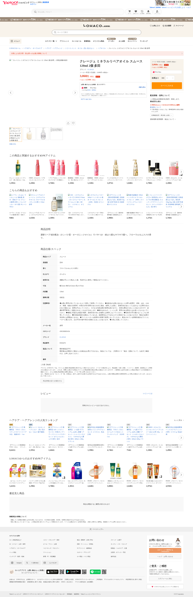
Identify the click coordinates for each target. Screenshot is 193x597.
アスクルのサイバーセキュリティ (114, 579)
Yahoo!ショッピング (15, 594)
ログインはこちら (86, 99)
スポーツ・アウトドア (83, 552)
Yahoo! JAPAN (155, 7)
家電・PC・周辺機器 (49, 556)
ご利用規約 (99, 579)
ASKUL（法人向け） (67, 582)
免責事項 (76, 594)
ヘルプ (188, 7)
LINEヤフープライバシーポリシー (33, 594)
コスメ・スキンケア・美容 (51, 540)
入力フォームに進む (165, 578)
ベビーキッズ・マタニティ (51, 548)
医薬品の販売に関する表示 (51, 582)
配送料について (155, 107)
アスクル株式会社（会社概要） (84, 582)
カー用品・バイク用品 (83, 556)
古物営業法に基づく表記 (34, 582)
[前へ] (10, 92)
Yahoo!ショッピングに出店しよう (173, 7)
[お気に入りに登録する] (73, 123)
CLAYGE (91, 69)
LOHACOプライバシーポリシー (84, 579)
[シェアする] (68, 123)
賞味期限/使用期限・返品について (162, 119)
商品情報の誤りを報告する (52, 381)
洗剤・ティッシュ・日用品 (85, 544)
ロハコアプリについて (29, 573)
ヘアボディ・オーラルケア (32, 48)
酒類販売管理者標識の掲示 (17, 582)
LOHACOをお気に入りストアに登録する (166, 586)
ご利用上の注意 (69, 579)
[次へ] (75, 92)
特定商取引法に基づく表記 (134, 579)
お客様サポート (31, 579)
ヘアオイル (102, 48)
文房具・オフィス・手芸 (118, 552)
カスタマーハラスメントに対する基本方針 (50, 579)
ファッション (47, 552)
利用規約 (69, 594)
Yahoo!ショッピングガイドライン (91, 594)
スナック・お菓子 (116, 540)
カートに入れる (167, 86)
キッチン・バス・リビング (119, 544)
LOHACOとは (20, 579)
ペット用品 (12, 552)
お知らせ (12, 579)
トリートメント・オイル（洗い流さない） (80, 48)
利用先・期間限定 (91, 90)
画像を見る (12, 144)
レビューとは (147, 393)
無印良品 (113, 556)
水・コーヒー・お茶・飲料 (17, 544)
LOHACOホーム (15, 48)
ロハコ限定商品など (15, 540)
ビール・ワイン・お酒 (50, 544)
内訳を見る (142, 87)
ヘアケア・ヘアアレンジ (53, 48)
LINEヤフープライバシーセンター (55, 594)
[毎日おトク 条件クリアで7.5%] (96, 19)
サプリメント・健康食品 (84, 548)
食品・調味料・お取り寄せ (85, 540)
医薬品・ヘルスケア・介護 (119, 548)
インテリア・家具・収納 (16, 556)
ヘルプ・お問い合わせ (165, 556)
